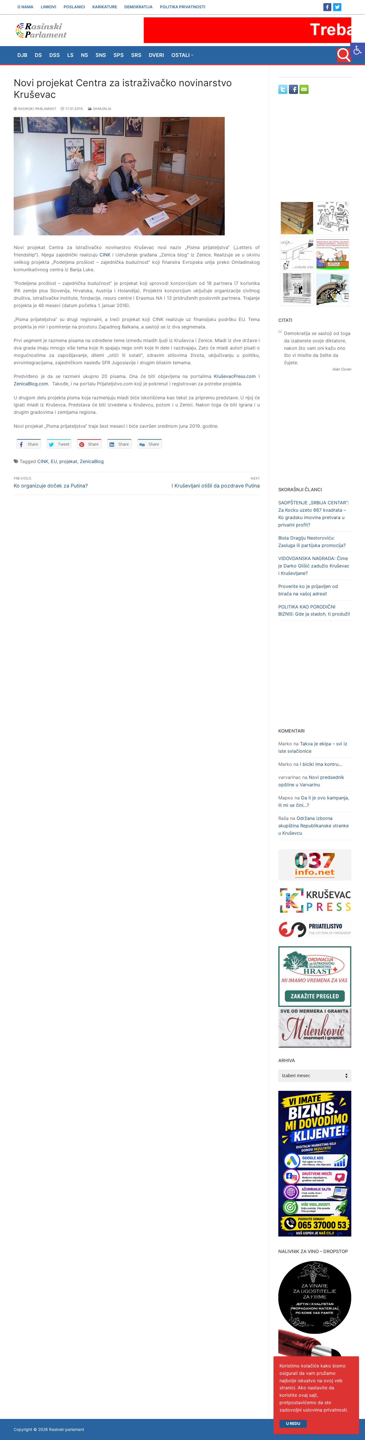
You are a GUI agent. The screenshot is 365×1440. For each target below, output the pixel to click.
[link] (357, 50)
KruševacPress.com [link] (235, 376)
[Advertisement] (314, 152)
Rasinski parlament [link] (36, 109)
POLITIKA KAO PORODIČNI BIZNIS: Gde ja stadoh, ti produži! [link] (314, 610)
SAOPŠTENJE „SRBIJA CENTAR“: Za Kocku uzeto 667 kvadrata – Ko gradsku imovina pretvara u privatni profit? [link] (313, 514)
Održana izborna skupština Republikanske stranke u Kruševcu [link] (313, 825)
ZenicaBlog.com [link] (31, 383)
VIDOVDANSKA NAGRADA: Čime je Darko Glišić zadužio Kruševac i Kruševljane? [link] (313, 566)
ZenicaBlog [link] (92, 461)
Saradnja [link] (101, 109)
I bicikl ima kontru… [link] (321, 764)
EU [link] (54, 461)
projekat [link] (68, 461)
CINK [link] (105, 255)
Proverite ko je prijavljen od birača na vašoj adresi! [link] (308, 589)
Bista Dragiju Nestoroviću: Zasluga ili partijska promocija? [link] (312, 541)
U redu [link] (293, 1423)
